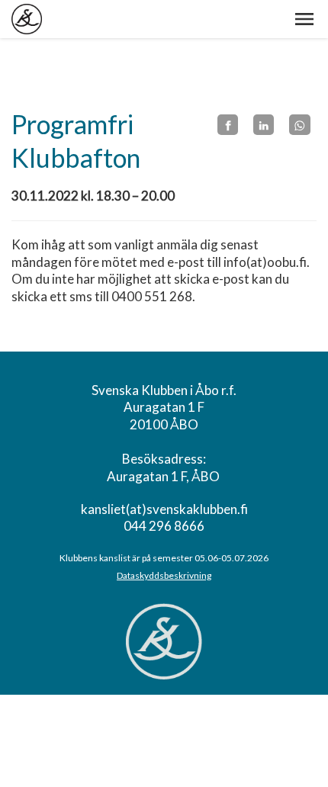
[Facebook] (227, 125)
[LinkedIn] (263, 125)
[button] (304, 19)
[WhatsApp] (299, 125)
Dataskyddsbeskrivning (164, 575)
